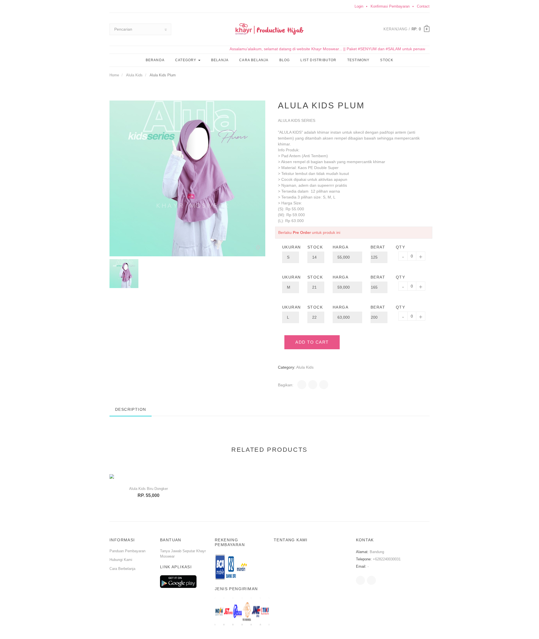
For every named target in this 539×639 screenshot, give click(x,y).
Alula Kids (134, 75)
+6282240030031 (387, 559)
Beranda (155, 60)
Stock (386, 60)
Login (359, 6)
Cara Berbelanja (122, 569)
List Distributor (318, 60)
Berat (378, 247)
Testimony (358, 60)
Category (186, 60)
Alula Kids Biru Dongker (148, 489)
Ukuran (290, 247)
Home (114, 75)
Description (130, 409)
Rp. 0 (416, 29)
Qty (400, 247)
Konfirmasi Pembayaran (390, 6)
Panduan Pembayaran (127, 551)
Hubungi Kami (120, 560)
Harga (340, 247)
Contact (423, 6)
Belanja (220, 60)
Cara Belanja (253, 60)
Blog (284, 60)
